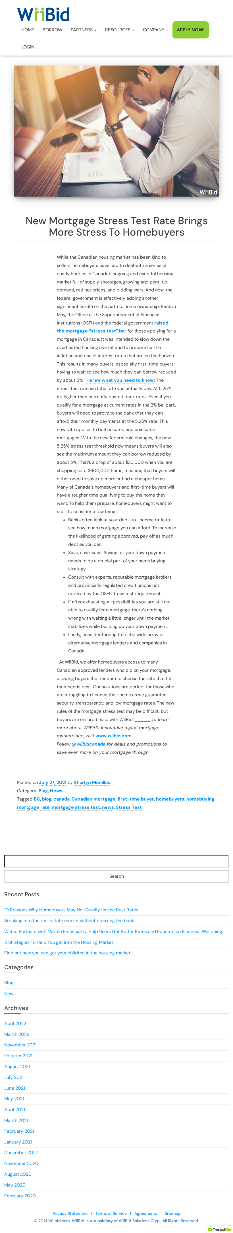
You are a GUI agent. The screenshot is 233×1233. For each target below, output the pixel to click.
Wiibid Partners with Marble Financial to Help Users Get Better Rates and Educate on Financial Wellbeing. (113, 931)
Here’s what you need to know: (120, 380)
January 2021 (18, 1142)
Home (27, 30)
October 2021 (18, 1056)
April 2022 (15, 1023)
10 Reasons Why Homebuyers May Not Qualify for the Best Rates (71, 910)
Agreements (145, 1213)
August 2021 (17, 1066)
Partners (82, 30)
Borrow (52, 30)
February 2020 (20, 1196)
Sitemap (173, 1213)
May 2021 (14, 1099)
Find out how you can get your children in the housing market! (68, 953)
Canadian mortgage (94, 799)
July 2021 (14, 1077)
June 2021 (14, 1088)
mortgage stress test (76, 807)
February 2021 (19, 1131)
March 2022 (16, 1034)
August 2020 (18, 1174)
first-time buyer (136, 799)
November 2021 (20, 1045)
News (56, 791)
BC (37, 799)
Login (27, 47)
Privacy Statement (70, 1213)
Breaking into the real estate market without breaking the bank (69, 921)
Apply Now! (191, 30)
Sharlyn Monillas (92, 782)
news (108, 807)
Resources (118, 30)
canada (61, 799)
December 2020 (21, 1153)
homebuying (200, 799)
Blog (43, 791)
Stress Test (129, 807)
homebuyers (170, 799)
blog (46, 799)
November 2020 (21, 1163)
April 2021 (14, 1109)
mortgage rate (33, 807)
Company (154, 30)
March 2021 (16, 1120)
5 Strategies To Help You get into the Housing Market (58, 942)
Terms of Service (111, 1213)
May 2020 (15, 1185)
